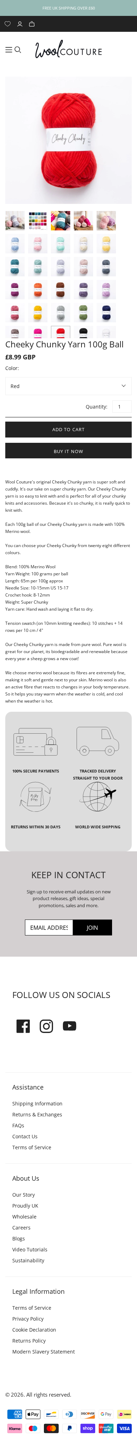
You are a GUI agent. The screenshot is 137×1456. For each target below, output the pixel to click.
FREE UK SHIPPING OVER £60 (69, 8)
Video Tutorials (29, 1249)
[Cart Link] (33, 24)
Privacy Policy (28, 1318)
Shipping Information (37, 1103)
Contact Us (25, 1136)
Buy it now (68, 451)
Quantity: (96, 406)
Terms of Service (31, 1147)
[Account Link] (21, 24)
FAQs (18, 1125)
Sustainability (28, 1260)
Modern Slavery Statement (43, 1351)
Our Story (23, 1194)
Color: (12, 368)
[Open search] (17, 49)
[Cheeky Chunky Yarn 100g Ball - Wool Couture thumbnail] (15, 220)
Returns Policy (29, 1340)
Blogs (18, 1238)
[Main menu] (8, 49)
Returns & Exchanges (37, 1114)
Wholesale (24, 1216)
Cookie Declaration (34, 1329)
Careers (21, 1227)
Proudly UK (25, 1205)
